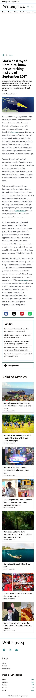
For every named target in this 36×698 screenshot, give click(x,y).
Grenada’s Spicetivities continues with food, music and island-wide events (16, 349)
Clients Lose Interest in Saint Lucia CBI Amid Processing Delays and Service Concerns (16, 342)
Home (4, 12)
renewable (24, 280)
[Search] (28, 7)
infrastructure (20, 211)
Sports (22, 12)
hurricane (15, 132)
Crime (29, 12)
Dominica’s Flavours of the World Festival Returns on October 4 (18, 355)
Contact (4, 666)
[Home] (3, 55)
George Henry (13, 365)
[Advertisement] (18, 33)
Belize (16, 12)
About (4, 663)
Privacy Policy (6, 668)
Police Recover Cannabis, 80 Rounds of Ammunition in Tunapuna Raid (16, 330)
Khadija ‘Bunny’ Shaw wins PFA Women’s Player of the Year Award (17, 336)
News (10, 12)
